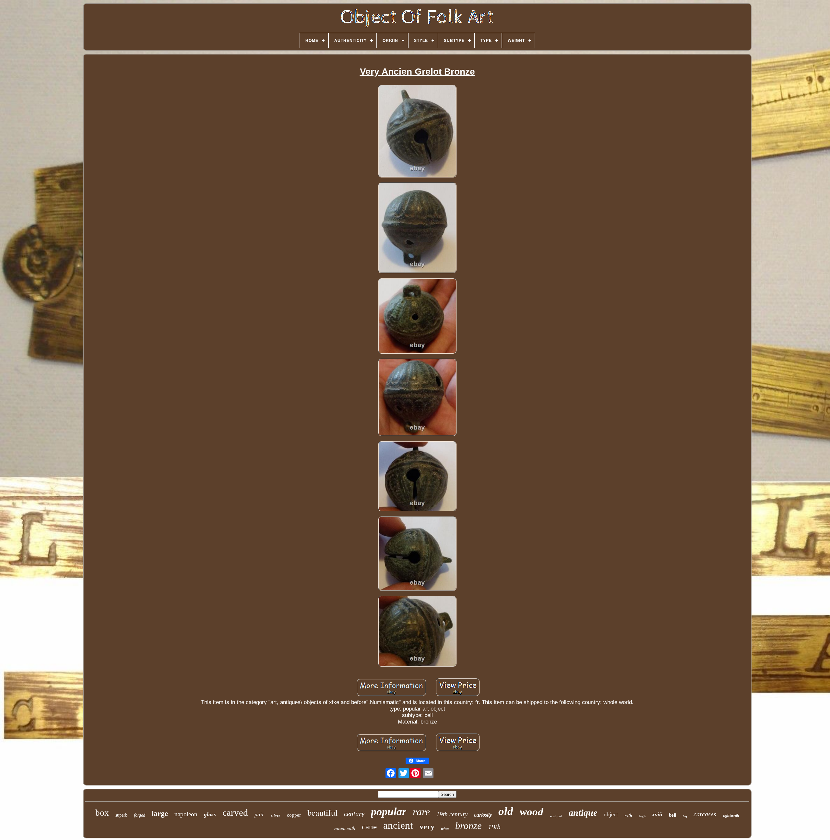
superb (121, 815)
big (685, 816)
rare (421, 812)
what (445, 828)
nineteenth (344, 827)
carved (235, 812)
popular (388, 812)
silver (275, 815)
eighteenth (731, 815)
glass (210, 814)
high (642, 816)
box (102, 813)
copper (294, 815)
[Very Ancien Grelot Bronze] (417, 132)
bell (672, 815)
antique (583, 813)
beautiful (322, 812)
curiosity (483, 815)
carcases (705, 814)
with (628, 815)
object (611, 814)
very (427, 826)
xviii (657, 814)
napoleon (185, 814)
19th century (452, 814)
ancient (398, 825)
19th (494, 827)
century (354, 814)
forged (139, 815)
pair (259, 814)
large (160, 814)
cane (369, 826)
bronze (468, 825)
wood (531, 812)
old (505, 811)
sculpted (556, 816)
